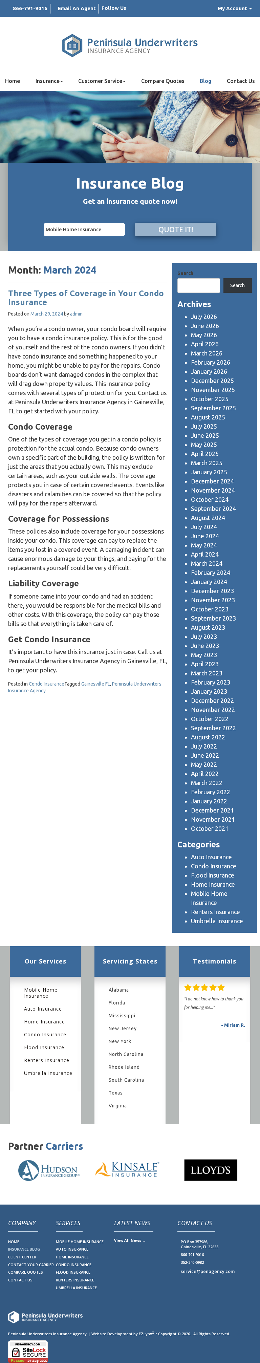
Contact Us (241, 81)
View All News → (130, 1240)
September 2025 (213, 408)
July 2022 (204, 746)
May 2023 (204, 654)
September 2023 (213, 618)
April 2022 (205, 773)
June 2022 (205, 755)
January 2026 (209, 371)
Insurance (48, 81)
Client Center (22, 1256)
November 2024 (213, 490)
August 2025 (208, 417)
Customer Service (100, 81)
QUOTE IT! (175, 229)
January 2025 (209, 472)
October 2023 (210, 609)
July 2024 (204, 526)
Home (12, 81)
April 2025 (205, 453)
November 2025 (213, 389)
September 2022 (213, 727)
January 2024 (209, 581)
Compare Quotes (163, 81)
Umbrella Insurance (217, 920)
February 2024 (210, 572)
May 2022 (204, 764)
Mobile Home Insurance (41, 993)
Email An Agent (77, 8)
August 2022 (208, 737)
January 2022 (209, 801)
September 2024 (213, 508)
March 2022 (206, 782)
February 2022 (210, 791)
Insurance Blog (24, 1249)
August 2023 (208, 627)
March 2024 (206, 563)
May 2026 (204, 334)
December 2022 (212, 700)
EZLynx (145, 1333)
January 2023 (209, 691)
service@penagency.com (208, 1271)
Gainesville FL (95, 684)
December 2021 (212, 810)
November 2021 (213, 819)
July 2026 (204, 316)
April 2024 (205, 554)
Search (185, 273)
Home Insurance (213, 884)
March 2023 (206, 673)
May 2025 (204, 444)
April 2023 (205, 664)
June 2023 (205, 645)
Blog (205, 81)
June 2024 (205, 536)
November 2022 (213, 709)
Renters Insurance (215, 911)
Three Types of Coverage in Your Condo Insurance (86, 298)
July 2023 (204, 636)
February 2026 (210, 362)
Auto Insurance (211, 856)
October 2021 (210, 828)
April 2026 (205, 344)
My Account (233, 8)
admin (76, 314)
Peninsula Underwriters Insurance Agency (47, 1333)
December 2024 (212, 481)
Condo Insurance (46, 684)
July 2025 (204, 426)
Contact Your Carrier (31, 1264)
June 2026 (205, 325)
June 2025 (205, 435)
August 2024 (208, 517)
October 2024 (210, 499)
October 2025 (210, 398)
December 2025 (212, 380)
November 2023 (213, 600)
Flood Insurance (212, 875)
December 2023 (212, 590)
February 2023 (210, 682)
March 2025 (206, 462)
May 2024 (204, 545)
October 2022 (210, 718)
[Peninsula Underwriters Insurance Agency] (130, 45)
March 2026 (206, 353)
